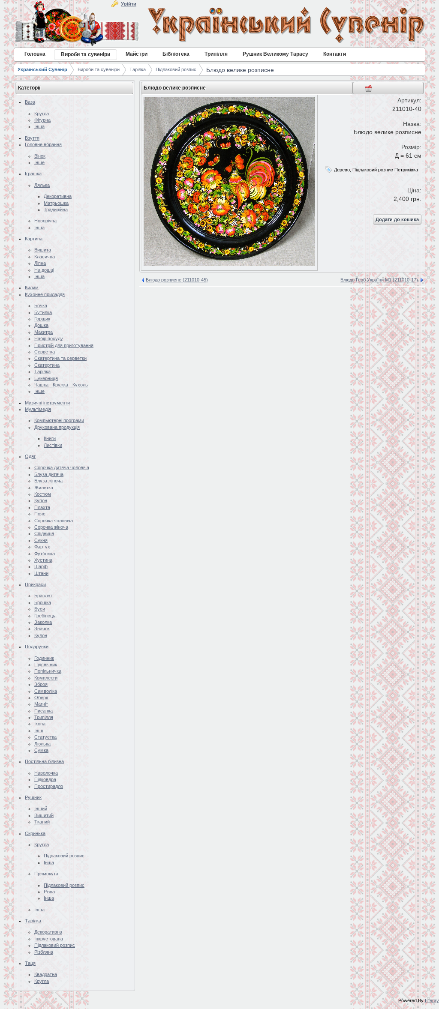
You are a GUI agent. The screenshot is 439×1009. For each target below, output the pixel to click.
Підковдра (45, 779)
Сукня (41, 540)
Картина (33, 238)
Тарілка (137, 69)
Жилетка (43, 487)
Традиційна (56, 209)
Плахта (42, 507)
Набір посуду (48, 338)
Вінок (39, 156)
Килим (32, 287)
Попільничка (47, 671)
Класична (44, 256)
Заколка (43, 622)
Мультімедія (38, 409)
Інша (39, 126)
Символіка (45, 691)
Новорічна (45, 220)
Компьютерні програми (59, 420)
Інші (38, 730)
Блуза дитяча (48, 474)
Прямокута (46, 873)
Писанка (43, 710)
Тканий (42, 821)
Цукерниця (46, 378)
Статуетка (45, 737)
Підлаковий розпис (176, 69)
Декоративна (58, 196)
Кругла (41, 113)
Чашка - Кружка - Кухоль (61, 384)
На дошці (44, 269)
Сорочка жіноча (51, 527)
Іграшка (33, 173)
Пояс (39, 513)
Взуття (32, 138)
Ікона (39, 723)
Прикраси (35, 584)
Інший (40, 808)
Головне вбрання (43, 144)
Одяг (30, 456)
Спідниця (44, 533)
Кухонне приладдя (45, 294)
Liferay (432, 1000)
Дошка (41, 325)
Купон (40, 500)
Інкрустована (48, 938)
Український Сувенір (42, 69)
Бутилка (43, 312)
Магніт (41, 704)
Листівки (53, 445)
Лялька (42, 185)
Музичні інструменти (47, 402)
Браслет (43, 595)
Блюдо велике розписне (240, 69)
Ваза (30, 102)
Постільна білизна (44, 761)
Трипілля (43, 717)
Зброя (41, 684)
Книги (50, 438)
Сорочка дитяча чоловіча (61, 467)
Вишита (42, 249)
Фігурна (42, 120)
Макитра (43, 332)
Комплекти (45, 677)
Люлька (42, 743)
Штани (41, 573)
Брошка (42, 602)
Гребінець (44, 615)
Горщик (42, 318)
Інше (39, 162)
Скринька (35, 833)
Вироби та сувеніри (99, 69)
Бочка (40, 305)
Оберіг (41, 697)
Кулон (40, 635)
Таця (30, 963)
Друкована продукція (57, 427)
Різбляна (43, 952)
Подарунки (36, 646)
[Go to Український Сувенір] (219, 24)
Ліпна (40, 263)
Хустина (43, 560)
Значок (42, 628)
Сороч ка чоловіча (53, 520)
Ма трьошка (56, 203)
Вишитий (44, 815)
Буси (39, 608)
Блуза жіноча (48, 480)
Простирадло (48, 786)
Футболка (44, 553)
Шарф (41, 566)
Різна (49, 891)
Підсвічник (45, 664)
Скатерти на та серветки (60, 358)
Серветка (44, 351)
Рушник (33, 797)
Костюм (42, 494)
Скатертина (47, 365)
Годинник (44, 658)
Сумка (41, 750)
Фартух (42, 546)
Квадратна (45, 974)
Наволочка (46, 772)
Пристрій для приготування (63, 345)
